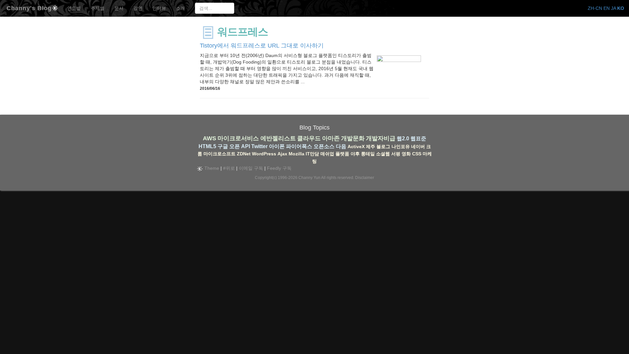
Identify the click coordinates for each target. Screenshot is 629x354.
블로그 (383, 146)
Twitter (259, 146)
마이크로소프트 (219, 153)
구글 (223, 146)
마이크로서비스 (238, 138)
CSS (416, 153)
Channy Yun (309, 177)
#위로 (229, 168)
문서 (119, 8)
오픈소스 (324, 146)
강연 (138, 8)
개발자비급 (380, 138)
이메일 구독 (251, 168)
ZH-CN (595, 8)
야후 (355, 153)
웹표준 (418, 138)
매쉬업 (327, 153)
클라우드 (309, 138)
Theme (211, 168)
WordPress (264, 153)
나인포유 (400, 146)
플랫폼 (342, 153)
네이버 (418, 146)
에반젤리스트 (278, 138)
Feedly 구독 (279, 168)
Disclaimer (364, 177)
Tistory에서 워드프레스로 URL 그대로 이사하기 (262, 45)
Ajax (282, 153)
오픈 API (239, 146)
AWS (209, 138)
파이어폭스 (299, 146)
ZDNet (244, 153)
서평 (395, 153)
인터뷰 (159, 8)
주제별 (98, 8)
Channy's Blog (29, 7)
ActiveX (356, 146)
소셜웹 (383, 153)
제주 (370, 146)
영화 (406, 153)
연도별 (74, 8)
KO (620, 8)
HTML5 (207, 146)
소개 (180, 8)
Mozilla (296, 153)
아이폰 (277, 146)
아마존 (331, 138)
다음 (341, 146)
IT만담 (312, 153)
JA (613, 8)
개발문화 (353, 138)
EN (606, 8)
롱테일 (368, 153)
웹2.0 (403, 138)
